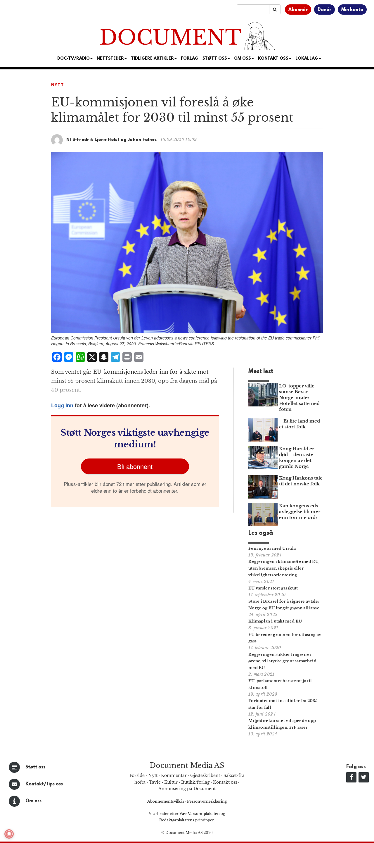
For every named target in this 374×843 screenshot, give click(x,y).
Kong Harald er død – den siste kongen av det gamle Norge (296, 457)
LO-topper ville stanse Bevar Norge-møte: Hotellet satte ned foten (299, 397)
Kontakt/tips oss (44, 784)
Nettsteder (110, 58)
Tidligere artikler (152, 58)
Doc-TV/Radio (73, 58)
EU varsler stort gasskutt (273, 588)
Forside (137, 775)
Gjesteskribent (205, 775)
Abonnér (298, 10)
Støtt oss (35, 767)
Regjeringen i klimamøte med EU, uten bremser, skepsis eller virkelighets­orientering (283, 568)
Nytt (57, 85)
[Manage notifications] (9, 834)
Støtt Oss (214, 58)
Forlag (189, 58)
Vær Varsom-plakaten (199, 813)
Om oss (33, 801)
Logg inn (62, 405)
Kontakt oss (273, 58)
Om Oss (242, 58)
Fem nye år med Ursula (272, 548)
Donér (324, 10)
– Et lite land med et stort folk (299, 424)
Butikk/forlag (195, 782)
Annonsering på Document (187, 788)
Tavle (155, 782)
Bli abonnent (135, 466)
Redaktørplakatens (176, 820)
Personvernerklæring (207, 801)
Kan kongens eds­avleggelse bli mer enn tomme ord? (299, 511)
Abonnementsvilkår (166, 801)
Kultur (171, 782)
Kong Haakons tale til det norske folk (301, 481)
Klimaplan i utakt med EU (275, 621)
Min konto (352, 10)
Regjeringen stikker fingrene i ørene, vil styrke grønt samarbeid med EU (282, 661)
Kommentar (174, 775)
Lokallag (306, 58)
